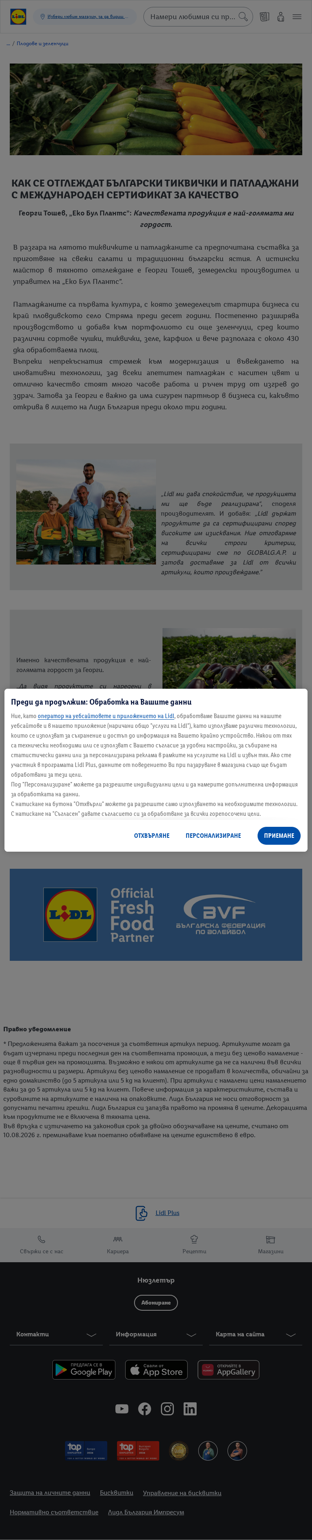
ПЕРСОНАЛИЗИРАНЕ (213, 835)
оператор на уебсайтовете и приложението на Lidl (106, 716)
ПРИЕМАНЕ (279, 835)
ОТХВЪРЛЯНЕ (151, 835)
